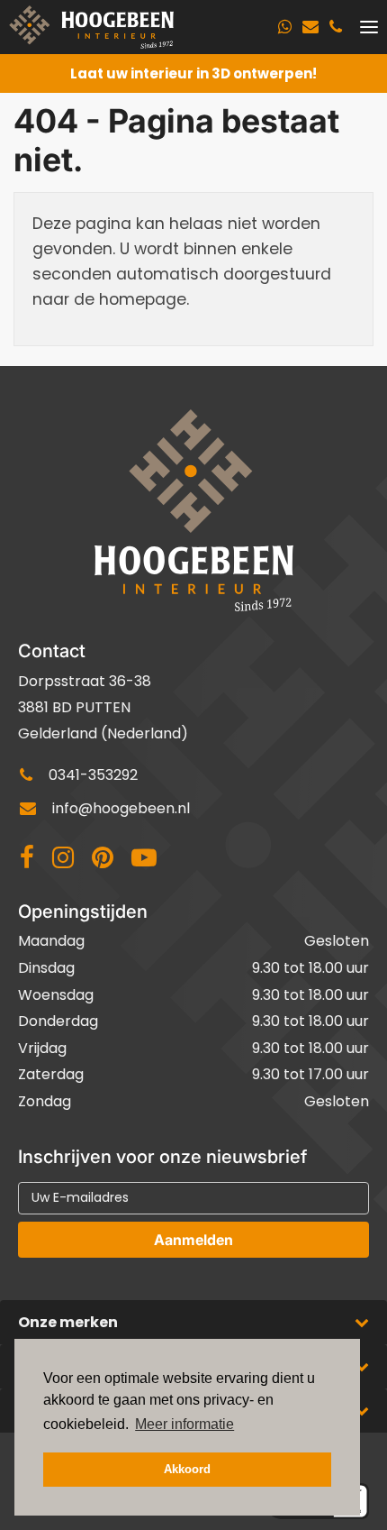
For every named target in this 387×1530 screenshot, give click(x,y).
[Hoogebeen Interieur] (91, 27)
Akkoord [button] (187, 1469)
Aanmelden (193, 1240)
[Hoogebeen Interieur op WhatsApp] (285, 27)
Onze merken (68, 1322)
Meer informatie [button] (184, 1424)
